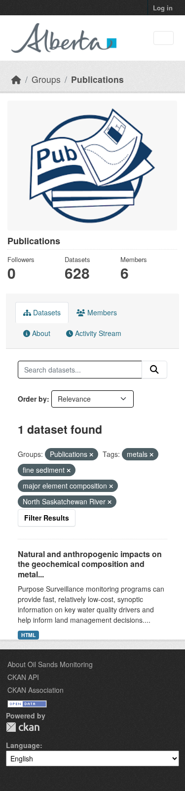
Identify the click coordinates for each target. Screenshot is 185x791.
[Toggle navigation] (163, 38)
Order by (32, 399)
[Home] (16, 79)
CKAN (22, 727)
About (40, 333)
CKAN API (23, 677)
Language (23, 745)
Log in (163, 7)
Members (101, 312)
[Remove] (91, 454)
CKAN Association (35, 690)
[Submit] (154, 369)
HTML (28, 635)
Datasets (46, 312)
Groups (46, 79)
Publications (97, 79)
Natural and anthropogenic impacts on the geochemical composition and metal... (90, 564)
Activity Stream (97, 333)
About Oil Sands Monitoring (50, 664)
